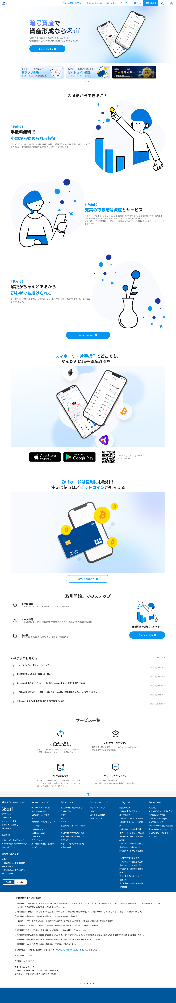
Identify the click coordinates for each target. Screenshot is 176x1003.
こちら (30, 955)
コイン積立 (111, 3)
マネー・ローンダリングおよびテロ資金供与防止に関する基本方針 (132, 836)
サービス (123, 3)
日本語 (8, 882)
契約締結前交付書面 (157, 814)
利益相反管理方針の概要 (129, 858)
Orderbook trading (95, 3)
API (62, 818)
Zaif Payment (37, 829)
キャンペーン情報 (9, 821)
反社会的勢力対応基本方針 (130, 829)
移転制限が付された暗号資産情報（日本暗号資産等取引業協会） (72, 836)
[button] (171, 3)
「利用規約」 (61, 949)
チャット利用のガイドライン (131, 876)
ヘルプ (92, 811)
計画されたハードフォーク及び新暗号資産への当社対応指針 (131, 822)
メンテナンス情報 (9, 824)
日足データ (65, 822)
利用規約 (152, 807)
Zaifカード (35, 836)
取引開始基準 (124, 814)
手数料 (63, 814)
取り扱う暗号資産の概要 (71, 807)
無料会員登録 (150, 3)
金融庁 (5, 859)
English (20, 882)
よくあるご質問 (96, 814)
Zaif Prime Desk (38, 833)
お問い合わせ (95, 818)
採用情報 (6, 828)
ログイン (137, 3)
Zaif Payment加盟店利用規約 (161, 825)
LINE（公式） (8, 847)
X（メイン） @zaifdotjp (12, 840)
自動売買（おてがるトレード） (44, 822)
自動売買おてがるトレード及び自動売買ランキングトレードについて (160, 833)
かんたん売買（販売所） (73, 3)
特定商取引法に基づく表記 (161, 811)
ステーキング (36, 840)
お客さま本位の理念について (131, 811)
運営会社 (6, 814)
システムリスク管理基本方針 (131, 861)
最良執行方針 (124, 807)
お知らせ (6, 817)
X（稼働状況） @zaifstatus (13, 843)
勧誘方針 (123, 879)
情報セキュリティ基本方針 (130, 865)
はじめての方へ (96, 807)
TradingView (66, 811)
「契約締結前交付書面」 (75, 949)
